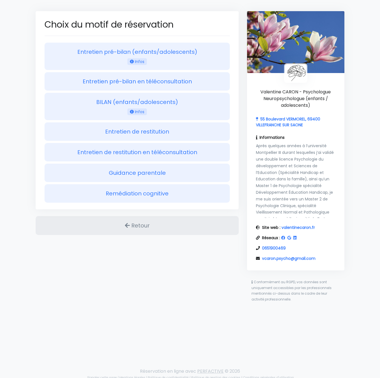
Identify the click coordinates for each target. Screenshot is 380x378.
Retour (140, 225)
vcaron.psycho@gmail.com (288, 258)
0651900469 (274, 248)
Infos (139, 61)
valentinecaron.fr (298, 227)
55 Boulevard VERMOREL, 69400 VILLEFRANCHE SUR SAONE (288, 122)
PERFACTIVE (210, 371)
